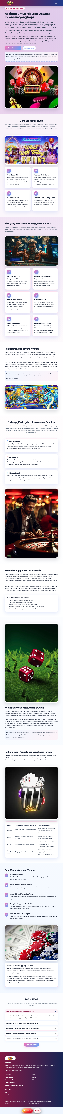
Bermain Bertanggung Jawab (14, 1085)
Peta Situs (8, 1095)
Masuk (34, 1080)
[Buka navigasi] (56, 2)
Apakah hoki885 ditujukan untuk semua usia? (20, 1011)
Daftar (34, 1077)
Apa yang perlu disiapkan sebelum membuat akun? (22, 1023)
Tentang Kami (9, 1077)
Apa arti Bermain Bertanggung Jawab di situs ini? (22, 1039)
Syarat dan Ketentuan (11, 1080)
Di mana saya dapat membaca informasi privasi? (21, 1033)
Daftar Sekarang (27, 1110)
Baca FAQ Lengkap (31, 1044)
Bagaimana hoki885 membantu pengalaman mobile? (22, 1028)
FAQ (6, 1092)
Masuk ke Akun (29, 48)
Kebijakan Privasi (10, 1082)
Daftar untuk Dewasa (13, 48)
